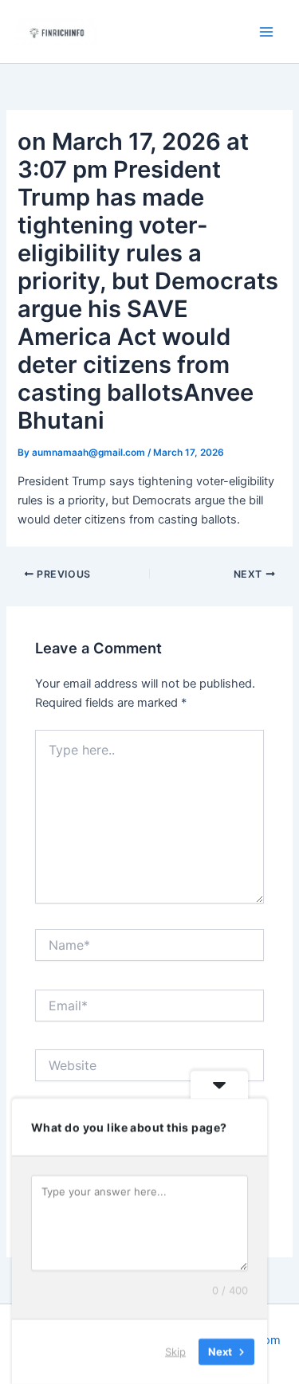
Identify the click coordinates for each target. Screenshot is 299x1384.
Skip (175, 1351)
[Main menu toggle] (266, 32)
